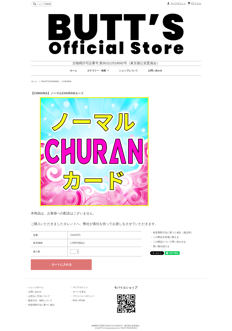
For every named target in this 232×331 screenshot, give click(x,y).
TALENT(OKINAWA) (50, 81)
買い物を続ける (161, 246)
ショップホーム (36, 287)
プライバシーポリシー (83, 296)
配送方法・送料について (40, 300)
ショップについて (128, 70)
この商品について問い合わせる (169, 241)
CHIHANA (66, 81)
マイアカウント (178, 3)
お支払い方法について (39, 296)
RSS (75, 300)
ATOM (82, 300)
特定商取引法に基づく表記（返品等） (173, 232)
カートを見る (79, 292)
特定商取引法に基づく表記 (41, 305)
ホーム (73, 70)
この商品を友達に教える (166, 237)
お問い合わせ (155, 70)
